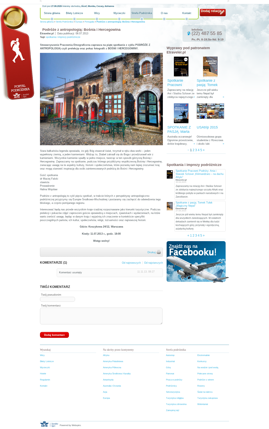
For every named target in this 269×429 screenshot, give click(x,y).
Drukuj (151, 252)
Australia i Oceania (112, 386)
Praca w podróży (174, 379)
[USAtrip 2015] (210, 113)
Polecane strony (205, 373)
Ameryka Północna (112, 367)
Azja (105, 392)
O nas (164, 13)
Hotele (43, 373)
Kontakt (186, 13)
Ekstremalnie (203, 355)
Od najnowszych (131, 262)
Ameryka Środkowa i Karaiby (117, 373)
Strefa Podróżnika (142, 13)
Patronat (170, 373)
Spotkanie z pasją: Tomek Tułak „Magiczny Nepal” (194, 204)
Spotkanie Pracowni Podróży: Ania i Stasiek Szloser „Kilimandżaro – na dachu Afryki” (200, 174)
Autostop (170, 355)
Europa (78, 22)
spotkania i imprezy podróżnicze (63, 37)
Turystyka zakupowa (207, 398)
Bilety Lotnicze (74, 13)
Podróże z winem (205, 379)
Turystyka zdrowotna (176, 404)
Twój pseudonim (51, 294)
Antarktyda (108, 379)
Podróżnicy (171, 386)
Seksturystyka (173, 392)
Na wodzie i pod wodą (207, 367)
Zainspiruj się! (172, 410)
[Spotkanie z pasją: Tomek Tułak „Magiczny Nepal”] (210, 67)
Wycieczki (119, 13)
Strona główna (52, 13)
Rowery (201, 386)
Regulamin (45, 379)
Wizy (97, 13)
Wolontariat (202, 404)
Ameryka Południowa (113, 361)
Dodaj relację (211, 11)
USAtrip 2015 (207, 127)
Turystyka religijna (175, 398)
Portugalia (89, 22)
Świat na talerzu (204, 392)
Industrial (170, 361)
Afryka (106, 355)
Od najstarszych (153, 262)
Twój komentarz (51, 305)
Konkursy (202, 361)
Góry (168, 367)
